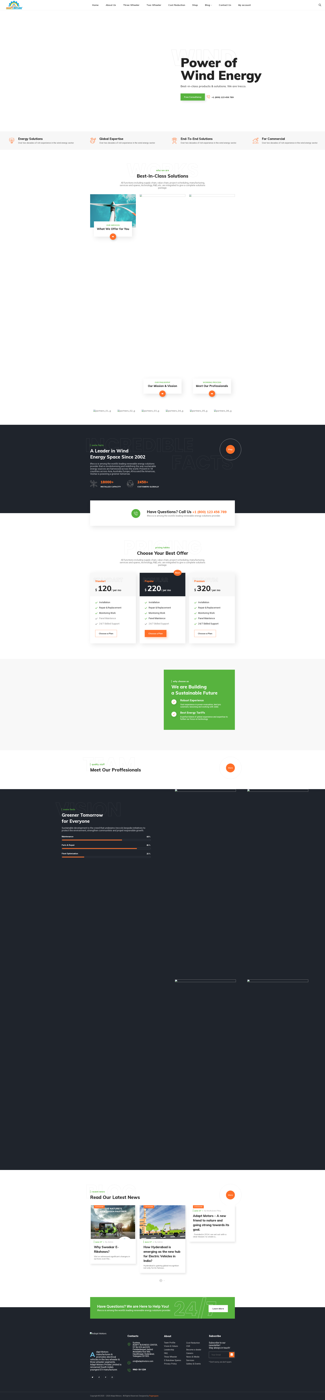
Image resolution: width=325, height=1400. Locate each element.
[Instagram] (112, 1377)
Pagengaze (153, 1396)
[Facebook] (99, 1377)
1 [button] (161, 1280)
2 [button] (164, 1280)
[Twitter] (92, 1377)
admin (110, 1242)
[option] (102, 411)
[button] (320, 5)
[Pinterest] (105, 1377)
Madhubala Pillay (214, 1211)
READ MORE (113, 1222)
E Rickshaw (99, 1207)
